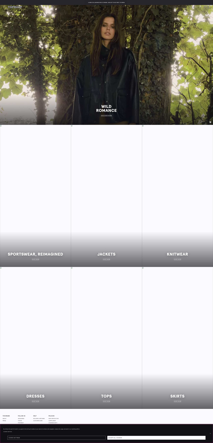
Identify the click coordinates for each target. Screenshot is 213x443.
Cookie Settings (14, 438)
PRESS (4, 420)
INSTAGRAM (21, 418)
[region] (106, 433)
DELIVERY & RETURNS (39, 418)
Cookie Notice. (7, 431)
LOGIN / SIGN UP (193, 7)
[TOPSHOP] (15, 7)
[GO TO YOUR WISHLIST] (205, 7)
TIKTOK (20, 420)
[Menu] (4, 7)
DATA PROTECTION (54, 418)
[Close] (210, 433)
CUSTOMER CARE (38, 420)
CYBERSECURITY (53, 423)
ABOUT (4, 418)
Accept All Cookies (115, 438)
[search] (201, 7)
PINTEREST (21, 423)
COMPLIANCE (52, 420)
